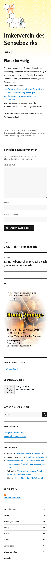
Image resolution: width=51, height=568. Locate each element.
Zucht (6, 540)
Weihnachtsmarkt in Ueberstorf (29, 454)
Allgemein (33, 130)
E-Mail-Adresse (12, 215)
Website (7, 558)
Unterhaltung (14, 136)
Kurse (6, 533)
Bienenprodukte (24, 133)
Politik (6, 136)
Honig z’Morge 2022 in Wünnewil (28, 478)
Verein (22, 136)
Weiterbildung (30, 136)
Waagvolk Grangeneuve (14, 436)
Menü (7, 52)
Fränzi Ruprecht (9, 130)
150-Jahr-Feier (10, 509)
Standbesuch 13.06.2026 (36, 457)
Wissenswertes (10, 552)
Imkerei (41, 133)
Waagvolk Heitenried (13, 433)
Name (7, 203)
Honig (6, 527)
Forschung (34, 133)
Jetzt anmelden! (11, 369)
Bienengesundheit (11, 133)
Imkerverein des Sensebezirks (24, 39)
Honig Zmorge (22, 386)
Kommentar (10, 165)
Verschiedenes (10, 546)
